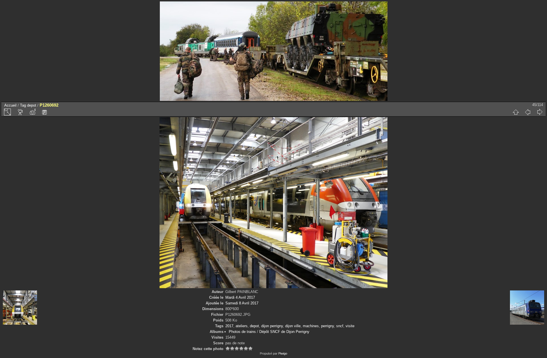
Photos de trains (242, 331)
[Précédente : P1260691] (528, 112)
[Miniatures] (516, 112)
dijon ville (293, 326)
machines (311, 326)
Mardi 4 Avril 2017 (240, 297)
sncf (339, 326)
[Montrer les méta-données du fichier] (32, 112)
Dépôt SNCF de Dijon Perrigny (284, 331)
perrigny (327, 326)
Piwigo (282, 353)
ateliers (242, 326)
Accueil (10, 105)
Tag (23, 105)
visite (350, 326)
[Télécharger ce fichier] (44, 112)
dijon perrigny (272, 326)
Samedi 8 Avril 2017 (241, 303)
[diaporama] (20, 112)
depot (31, 105)
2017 (229, 326)
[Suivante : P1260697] (540, 112)
